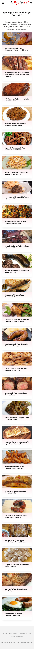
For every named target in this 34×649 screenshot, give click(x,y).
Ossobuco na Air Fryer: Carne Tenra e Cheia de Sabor (15, 222)
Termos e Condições (25, 633)
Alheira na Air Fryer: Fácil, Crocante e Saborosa (14, 614)
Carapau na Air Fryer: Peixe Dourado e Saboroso (14, 296)
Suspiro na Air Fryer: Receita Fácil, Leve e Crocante (17, 565)
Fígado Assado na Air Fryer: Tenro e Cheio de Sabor (17, 418)
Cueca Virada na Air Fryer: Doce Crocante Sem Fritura (16, 369)
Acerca (5, 633)
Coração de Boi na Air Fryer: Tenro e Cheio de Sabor (17, 247)
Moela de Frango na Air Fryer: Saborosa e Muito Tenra (15, 124)
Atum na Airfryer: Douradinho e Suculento (16, 590)
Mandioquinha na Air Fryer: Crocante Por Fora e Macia (14, 467)
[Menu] (3, 3)
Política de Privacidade (17, 636)
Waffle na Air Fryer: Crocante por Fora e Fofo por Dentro (16, 173)
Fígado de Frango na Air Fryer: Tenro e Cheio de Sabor (15, 149)
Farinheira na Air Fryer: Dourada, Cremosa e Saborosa (16, 345)
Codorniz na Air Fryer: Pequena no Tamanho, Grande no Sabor (17, 320)
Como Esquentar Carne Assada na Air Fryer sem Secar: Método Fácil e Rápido (17, 74)
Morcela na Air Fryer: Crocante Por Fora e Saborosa (17, 271)
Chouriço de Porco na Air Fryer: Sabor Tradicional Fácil (16, 516)
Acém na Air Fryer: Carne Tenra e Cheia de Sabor (16, 394)
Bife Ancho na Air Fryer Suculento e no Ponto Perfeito (17, 100)
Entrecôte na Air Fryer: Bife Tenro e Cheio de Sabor (17, 198)
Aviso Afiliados (13, 633)
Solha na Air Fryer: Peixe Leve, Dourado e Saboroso (15, 492)
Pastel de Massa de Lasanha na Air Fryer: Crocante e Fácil (17, 443)
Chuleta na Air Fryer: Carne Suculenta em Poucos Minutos (15, 541)
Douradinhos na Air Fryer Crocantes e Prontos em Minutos (16, 49)
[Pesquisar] (31, 3)
